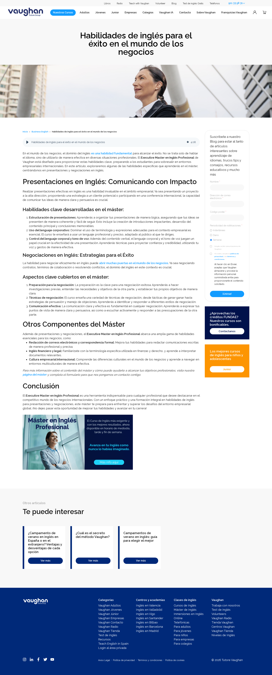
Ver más (45, 560)
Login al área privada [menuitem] (112, 648)
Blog (174, 3)
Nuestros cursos (63, 12)
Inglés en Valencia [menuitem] (148, 605)
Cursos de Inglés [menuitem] (185, 605)
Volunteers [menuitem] (219, 614)
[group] (111, 142)
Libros (107, 3)
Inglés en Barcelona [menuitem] (149, 626)
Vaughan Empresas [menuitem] (111, 618)
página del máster (35, 374)
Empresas (131, 12)
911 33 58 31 (235, 3)
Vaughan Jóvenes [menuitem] (110, 609)
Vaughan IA (166, 12)
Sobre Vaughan (206, 12)
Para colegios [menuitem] (183, 643)
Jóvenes (100, 12)
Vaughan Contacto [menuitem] (110, 622)
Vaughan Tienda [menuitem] (109, 631)
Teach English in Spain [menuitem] (113, 643)
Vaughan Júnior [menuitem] (108, 614)
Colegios (147, 12)
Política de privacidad (124, 660)
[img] (188, 142)
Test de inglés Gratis (193, 3)
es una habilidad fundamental (111, 153)
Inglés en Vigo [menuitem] (145, 614)
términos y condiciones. (224, 258)
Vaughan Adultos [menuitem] (109, 605)
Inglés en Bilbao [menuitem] (147, 622)
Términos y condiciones (150, 660)
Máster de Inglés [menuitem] (185, 609)
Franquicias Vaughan (234, 12)
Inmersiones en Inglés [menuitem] (189, 614)
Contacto (185, 12)
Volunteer (160, 3)
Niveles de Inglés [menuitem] (223, 635)
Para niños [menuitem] (181, 635)
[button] (27, 142)
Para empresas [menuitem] (184, 639)
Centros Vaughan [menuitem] (223, 626)
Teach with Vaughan (139, 3)
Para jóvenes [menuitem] (182, 631)
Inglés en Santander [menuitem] (149, 618)
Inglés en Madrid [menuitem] (147, 631)
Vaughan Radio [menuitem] (108, 626)
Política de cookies (174, 660)
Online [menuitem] (178, 618)
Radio (120, 3)
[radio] (227, 230)
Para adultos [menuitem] (182, 626)
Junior (115, 12)
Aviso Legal (104, 660)
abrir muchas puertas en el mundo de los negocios (133, 263)
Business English (40, 131)
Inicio (25, 131)
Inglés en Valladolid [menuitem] (149, 609)
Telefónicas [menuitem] (181, 622)
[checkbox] (227, 235)
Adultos (84, 12)
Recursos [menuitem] (104, 639)
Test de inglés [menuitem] (107, 635)
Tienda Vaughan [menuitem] (222, 622)
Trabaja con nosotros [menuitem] (226, 605)
